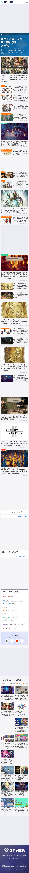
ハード (5, 603)
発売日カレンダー (8, 624)
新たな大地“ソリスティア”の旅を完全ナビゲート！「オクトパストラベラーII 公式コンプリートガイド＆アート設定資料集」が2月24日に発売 (20, 220)
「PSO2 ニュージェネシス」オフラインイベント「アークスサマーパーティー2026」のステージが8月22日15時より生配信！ (21, 715)
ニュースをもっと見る (20, 556)
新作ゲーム (3, 450)
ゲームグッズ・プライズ (6, 114)
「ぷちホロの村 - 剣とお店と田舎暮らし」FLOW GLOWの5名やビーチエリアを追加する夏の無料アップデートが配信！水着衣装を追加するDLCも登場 (21, 748)
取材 (5, 617)
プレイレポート (12, 617)
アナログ (21, 600)
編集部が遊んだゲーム (19, 624)
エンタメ (3, 86)
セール (5, 628)
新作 (5, 596)
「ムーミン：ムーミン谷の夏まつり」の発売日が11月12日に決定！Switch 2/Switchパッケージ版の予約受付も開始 (7, 810)
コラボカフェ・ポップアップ (6, 150)
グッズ (18, 607)
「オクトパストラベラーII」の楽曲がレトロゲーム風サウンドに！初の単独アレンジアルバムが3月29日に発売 (20, 98)
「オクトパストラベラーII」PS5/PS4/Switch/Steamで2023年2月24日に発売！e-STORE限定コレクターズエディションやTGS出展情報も (14, 471)
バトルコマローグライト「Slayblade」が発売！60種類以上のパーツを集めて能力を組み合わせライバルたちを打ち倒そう (7, 779)
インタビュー (3, 123)
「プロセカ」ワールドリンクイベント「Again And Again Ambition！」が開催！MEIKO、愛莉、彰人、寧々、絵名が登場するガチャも (7, 764)
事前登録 (11, 596)
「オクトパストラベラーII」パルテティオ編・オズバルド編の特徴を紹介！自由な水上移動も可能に (14, 417)
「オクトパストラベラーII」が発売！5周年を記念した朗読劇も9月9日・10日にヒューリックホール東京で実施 (14, 210)
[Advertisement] (14, 18)
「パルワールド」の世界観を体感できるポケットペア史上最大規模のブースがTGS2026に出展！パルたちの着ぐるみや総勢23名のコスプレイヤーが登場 (21, 732)
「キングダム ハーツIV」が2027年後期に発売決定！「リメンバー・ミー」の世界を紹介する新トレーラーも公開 (7, 698)
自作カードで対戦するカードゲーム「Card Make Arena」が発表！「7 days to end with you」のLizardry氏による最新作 (21, 699)
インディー (6, 600)
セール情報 (12, 683)
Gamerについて (6, 855)
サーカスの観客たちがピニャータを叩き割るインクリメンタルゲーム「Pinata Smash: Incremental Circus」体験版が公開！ (21, 795)
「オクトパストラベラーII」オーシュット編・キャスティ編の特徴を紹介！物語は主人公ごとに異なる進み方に (14, 322)
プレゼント (12, 628)
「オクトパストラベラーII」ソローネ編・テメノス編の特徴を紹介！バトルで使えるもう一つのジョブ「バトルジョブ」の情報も (14, 367)
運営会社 (17, 858)
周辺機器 (12, 603)
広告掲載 (11, 858)
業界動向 (6, 614)
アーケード (14, 600)
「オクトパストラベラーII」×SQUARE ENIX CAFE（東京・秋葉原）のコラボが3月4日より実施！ (20, 152)
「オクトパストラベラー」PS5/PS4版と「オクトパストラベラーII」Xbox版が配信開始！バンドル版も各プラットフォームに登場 (14, 78)
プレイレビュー (4, 255)
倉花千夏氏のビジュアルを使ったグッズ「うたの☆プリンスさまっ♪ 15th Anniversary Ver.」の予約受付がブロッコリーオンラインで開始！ (7, 747)
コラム (5, 621)
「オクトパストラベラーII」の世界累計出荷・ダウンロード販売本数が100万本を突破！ (20, 107)
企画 (11, 621)
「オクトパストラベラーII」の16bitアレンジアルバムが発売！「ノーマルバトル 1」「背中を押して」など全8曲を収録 (20, 89)
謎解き (5, 607)
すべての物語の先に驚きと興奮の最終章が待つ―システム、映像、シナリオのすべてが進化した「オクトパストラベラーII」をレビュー (14, 275)
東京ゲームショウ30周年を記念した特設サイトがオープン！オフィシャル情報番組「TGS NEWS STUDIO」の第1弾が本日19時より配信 (21, 779)
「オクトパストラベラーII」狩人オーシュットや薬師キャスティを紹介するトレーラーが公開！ (20, 295)
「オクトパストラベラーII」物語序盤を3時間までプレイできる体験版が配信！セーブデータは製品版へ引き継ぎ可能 (20, 286)
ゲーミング (19, 603)
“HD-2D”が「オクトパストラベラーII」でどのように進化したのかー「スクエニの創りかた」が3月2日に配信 (20, 174)
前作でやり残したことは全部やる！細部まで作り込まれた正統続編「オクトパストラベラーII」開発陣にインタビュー (14, 143)
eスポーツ (13, 614)
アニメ (14, 610)
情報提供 (25, 855)
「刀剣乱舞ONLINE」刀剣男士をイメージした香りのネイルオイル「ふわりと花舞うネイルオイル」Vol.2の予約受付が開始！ (7, 715)
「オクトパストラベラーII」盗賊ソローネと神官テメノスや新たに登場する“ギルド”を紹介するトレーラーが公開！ (20, 340)
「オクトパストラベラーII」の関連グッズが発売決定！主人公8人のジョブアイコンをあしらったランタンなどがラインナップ (20, 331)
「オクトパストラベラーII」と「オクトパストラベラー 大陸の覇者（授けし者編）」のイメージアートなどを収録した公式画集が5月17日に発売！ (20, 118)
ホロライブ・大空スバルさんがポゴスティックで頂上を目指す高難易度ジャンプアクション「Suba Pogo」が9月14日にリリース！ (21, 811)
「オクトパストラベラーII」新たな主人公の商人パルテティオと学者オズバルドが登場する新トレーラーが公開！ (20, 378)
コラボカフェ (7, 610)
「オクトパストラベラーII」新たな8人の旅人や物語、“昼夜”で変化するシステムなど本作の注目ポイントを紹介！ (14, 443)
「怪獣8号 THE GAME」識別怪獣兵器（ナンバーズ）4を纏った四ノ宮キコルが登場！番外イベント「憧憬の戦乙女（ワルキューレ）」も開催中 (7, 795)
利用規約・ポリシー (16, 855)
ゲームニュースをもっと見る (18, 516)
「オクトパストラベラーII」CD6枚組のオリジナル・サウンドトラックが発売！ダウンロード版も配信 (20, 184)
